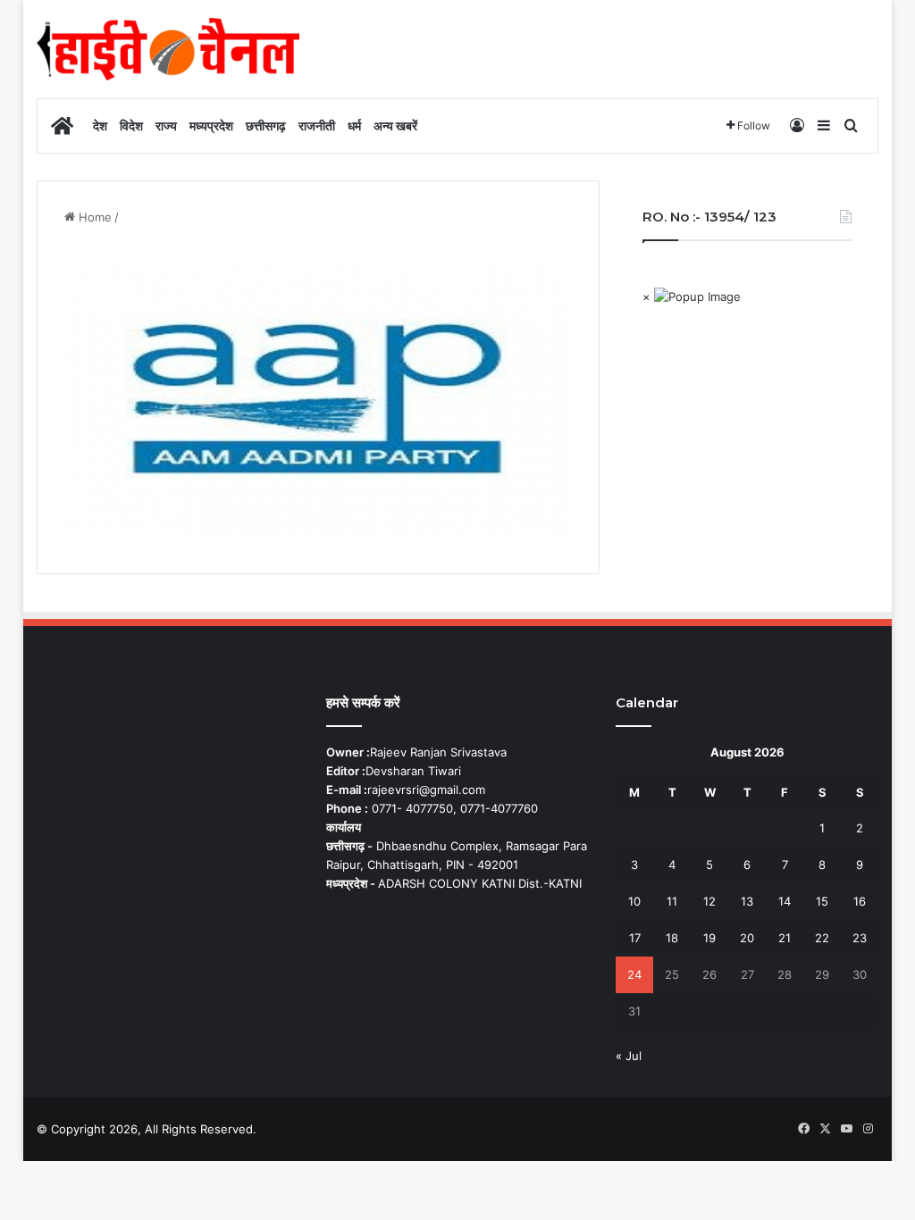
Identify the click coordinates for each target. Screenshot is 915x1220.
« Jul (629, 1056)
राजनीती (316, 125)
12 (709, 901)
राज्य (166, 125)
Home (93, 217)
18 (672, 938)
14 (784, 901)
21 (784, 938)
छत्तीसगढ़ (266, 125)
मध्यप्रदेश (211, 125)
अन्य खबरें (395, 125)
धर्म (354, 125)
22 (822, 938)
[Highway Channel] (168, 49)
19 (709, 938)
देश (100, 125)
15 (822, 901)
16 (859, 901)
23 (859, 938)
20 (747, 938)
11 (672, 901)
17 (635, 938)
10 (634, 901)
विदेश (131, 125)
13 (747, 901)
